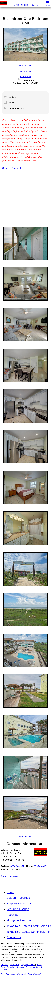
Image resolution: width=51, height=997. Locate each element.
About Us (12, 914)
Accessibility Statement (15, 967)
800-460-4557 (17, 866)
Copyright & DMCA (28, 965)
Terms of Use (14, 965)
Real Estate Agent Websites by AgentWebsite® (21, 974)
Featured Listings (18, 909)
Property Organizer (19, 903)
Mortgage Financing (20, 920)
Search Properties (18, 897)
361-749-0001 (40, 866)
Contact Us (14, 937)
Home (10, 892)
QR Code (4, 965)
